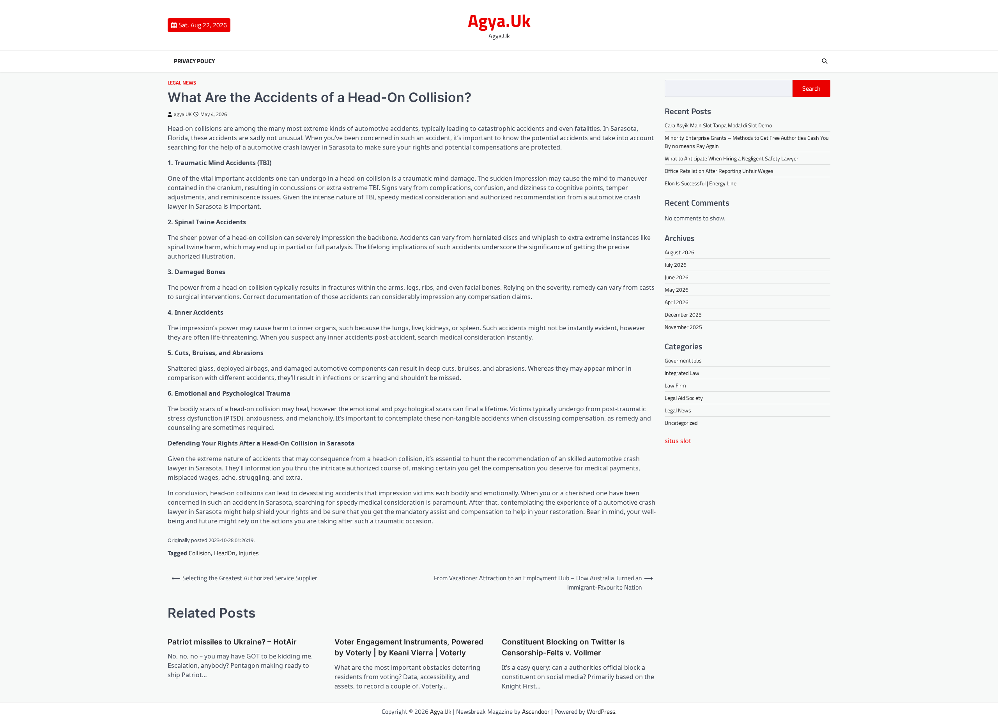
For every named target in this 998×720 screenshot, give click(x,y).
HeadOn (224, 553)
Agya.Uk (499, 20)
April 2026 (676, 302)
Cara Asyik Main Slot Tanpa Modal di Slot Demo (718, 125)
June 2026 (676, 277)
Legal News (182, 83)
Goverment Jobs (683, 360)
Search (811, 88)
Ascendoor (536, 711)
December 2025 (683, 314)
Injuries (248, 553)
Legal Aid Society (684, 398)
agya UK (182, 114)
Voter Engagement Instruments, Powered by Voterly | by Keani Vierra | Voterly (408, 647)
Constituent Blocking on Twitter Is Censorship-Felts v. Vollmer (563, 647)
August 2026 (679, 252)
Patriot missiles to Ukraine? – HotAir (232, 641)
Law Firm (675, 385)
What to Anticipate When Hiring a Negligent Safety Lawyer (731, 158)
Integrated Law (682, 373)
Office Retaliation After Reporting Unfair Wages (719, 171)
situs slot (678, 441)
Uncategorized (681, 423)
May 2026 (676, 289)
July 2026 (676, 265)
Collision (200, 553)
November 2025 (683, 327)
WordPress (601, 711)
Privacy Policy (194, 61)
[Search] (824, 61)
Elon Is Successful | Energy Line (700, 183)
